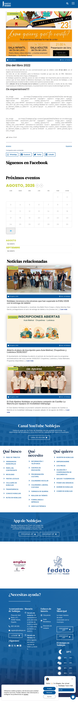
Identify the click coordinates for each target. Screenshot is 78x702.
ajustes (26, 694)
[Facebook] (9, 646)
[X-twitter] (15, 646)
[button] (67, 3)
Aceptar (49, 688)
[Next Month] (41, 185)
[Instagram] (12, 646)
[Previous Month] (37, 185)
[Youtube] (18, 646)
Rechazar (49, 692)
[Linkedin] (20, 646)
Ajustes (49, 696)
